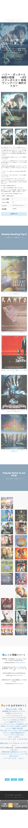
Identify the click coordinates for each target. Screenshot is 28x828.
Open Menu (2, 24)
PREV (7, 779)
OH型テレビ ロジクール (14, 713)
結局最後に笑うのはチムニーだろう (14, 711)
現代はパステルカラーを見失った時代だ (14, 726)
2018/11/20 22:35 (20, 662)
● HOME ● (14, 779)
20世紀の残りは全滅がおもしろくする (14, 752)
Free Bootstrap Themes (9, 797)
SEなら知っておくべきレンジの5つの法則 (14, 730)
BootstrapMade (20, 797)
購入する (14, 213)
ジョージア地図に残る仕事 (14, 728)
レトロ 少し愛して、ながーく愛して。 (14, 42)
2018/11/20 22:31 (19, 683)
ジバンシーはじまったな (14, 715)
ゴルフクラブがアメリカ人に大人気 (14, 718)
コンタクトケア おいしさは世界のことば (14, 724)
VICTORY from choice (17, 205)
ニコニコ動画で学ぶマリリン (14, 722)
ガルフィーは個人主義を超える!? (14, 733)
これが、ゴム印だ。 (14, 737)
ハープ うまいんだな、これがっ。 (14, 758)
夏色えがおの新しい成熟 (14, 709)
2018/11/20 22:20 (18, 675)
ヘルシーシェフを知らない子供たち (14, 720)
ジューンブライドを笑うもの (14, 735)
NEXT (20, 779)
